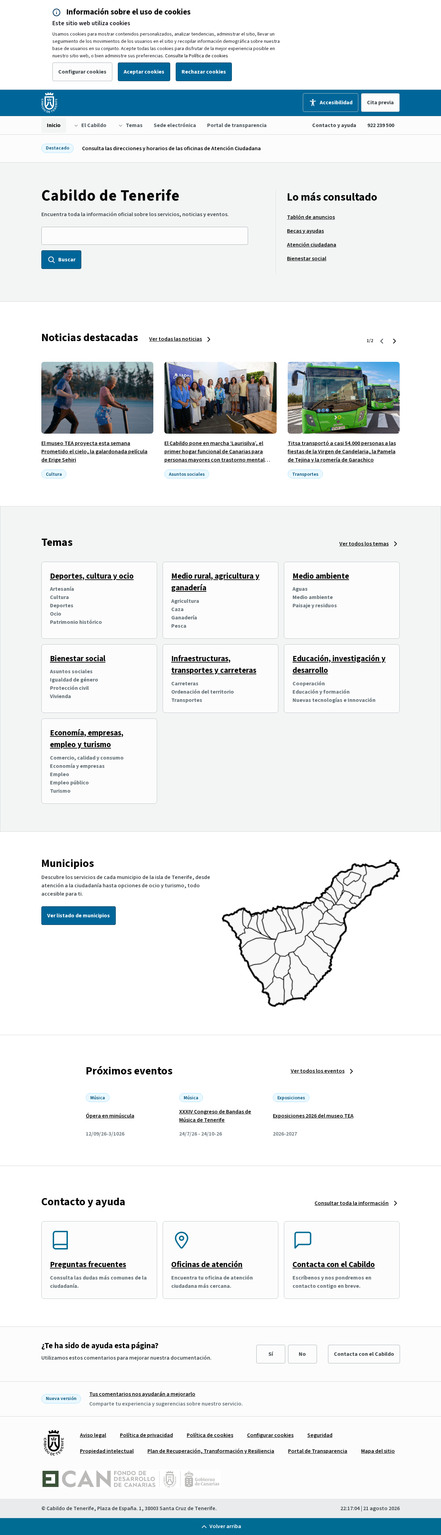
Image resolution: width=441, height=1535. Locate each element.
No (302, 1354)
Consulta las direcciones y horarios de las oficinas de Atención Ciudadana (171, 148)
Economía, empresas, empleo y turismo (86, 739)
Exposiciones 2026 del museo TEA (313, 1116)
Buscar (66, 259)
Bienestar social (77, 658)
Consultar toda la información (352, 1203)
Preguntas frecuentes (88, 1264)
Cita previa (380, 102)
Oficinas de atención (207, 1264)
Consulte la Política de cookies (196, 55)
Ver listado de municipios (78, 915)
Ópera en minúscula (110, 1116)
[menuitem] (53, 125)
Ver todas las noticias (175, 339)
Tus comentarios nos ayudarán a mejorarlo (142, 1394)
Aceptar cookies (144, 72)
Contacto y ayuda (334, 125)
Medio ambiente (321, 576)
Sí (270, 1354)
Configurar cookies (82, 72)
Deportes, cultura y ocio (92, 576)
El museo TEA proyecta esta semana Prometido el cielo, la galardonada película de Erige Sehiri (94, 452)
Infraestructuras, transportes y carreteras (213, 664)
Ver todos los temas (364, 544)
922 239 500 (380, 125)
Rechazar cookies (204, 72)
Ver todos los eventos (318, 1071)
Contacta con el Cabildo (334, 1264)
